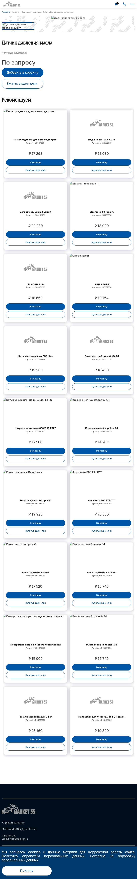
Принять (26, 870)
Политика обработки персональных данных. (43, 856)
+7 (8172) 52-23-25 (13, 822)
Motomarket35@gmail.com (19, 829)
